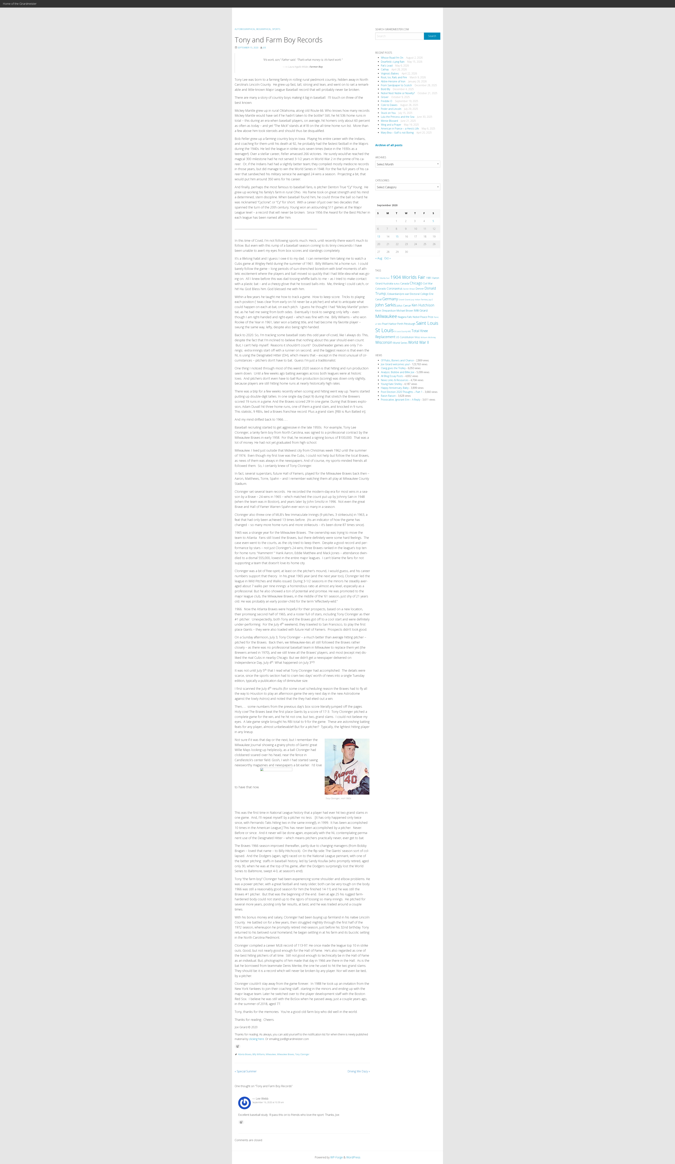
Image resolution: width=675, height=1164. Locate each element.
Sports (276, 29)
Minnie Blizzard (389, 120)
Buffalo (397, 284)
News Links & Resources (394, 380)
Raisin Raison (388, 395)
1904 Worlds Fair (407, 277)
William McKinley (428, 337)
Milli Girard (421, 310)
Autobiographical (245, 29)
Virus (417, 337)
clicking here (256, 1039)
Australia (388, 283)
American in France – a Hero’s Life (400, 128)
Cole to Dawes (389, 105)
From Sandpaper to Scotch (396, 85)
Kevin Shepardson (385, 310)
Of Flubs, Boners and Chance (397, 360)
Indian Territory (421, 299)
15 (397, 236)
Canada (404, 283)
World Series (400, 342)
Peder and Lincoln (391, 108)
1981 (429, 278)
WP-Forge (336, 1157)
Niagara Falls (405, 317)
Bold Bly (385, 89)
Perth (400, 323)
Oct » (387, 258)
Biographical (263, 29)
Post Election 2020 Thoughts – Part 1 (401, 392)
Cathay (385, 69)
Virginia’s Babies (390, 73)
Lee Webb (262, 1098)
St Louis (384, 330)
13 (378, 236)
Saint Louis (427, 323)
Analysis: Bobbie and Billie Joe (397, 372)
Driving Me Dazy (359, 1071)
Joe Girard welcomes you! (395, 364)
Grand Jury (409, 299)
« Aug (378, 258)
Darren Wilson (409, 289)
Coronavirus (394, 288)
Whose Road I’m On (392, 57)
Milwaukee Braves (285, 1054)
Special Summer (246, 1071)
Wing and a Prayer (391, 124)
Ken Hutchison (423, 305)
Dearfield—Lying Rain (392, 61)
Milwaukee (271, 1054)
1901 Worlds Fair (382, 278)
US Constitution (405, 337)
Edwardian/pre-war (398, 294)
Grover (384, 97)
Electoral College (419, 294)
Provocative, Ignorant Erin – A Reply (400, 399)
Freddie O (386, 101)
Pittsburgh (409, 323)
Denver (420, 288)
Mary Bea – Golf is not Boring (397, 132)
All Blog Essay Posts (392, 376)
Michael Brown (405, 310)
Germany (390, 298)
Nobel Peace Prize (423, 317)
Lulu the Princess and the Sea (397, 116)
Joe (264, 47)
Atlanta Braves (244, 1054)
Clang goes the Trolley (393, 368)
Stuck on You (388, 113)
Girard (401, 299)
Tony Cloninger (302, 1054)
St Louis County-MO (402, 331)
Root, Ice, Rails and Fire (394, 77)
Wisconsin (383, 342)
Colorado (380, 288)
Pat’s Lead (387, 65)
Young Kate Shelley (391, 384)
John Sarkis (385, 305)
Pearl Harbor (389, 323)
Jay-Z (431, 299)
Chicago (416, 283)
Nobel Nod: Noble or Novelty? (398, 93)
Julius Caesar (404, 305)
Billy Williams (258, 1054)
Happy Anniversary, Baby (395, 387)
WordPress (353, 1157)
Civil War (428, 283)
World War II (418, 342)
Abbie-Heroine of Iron (393, 81)
